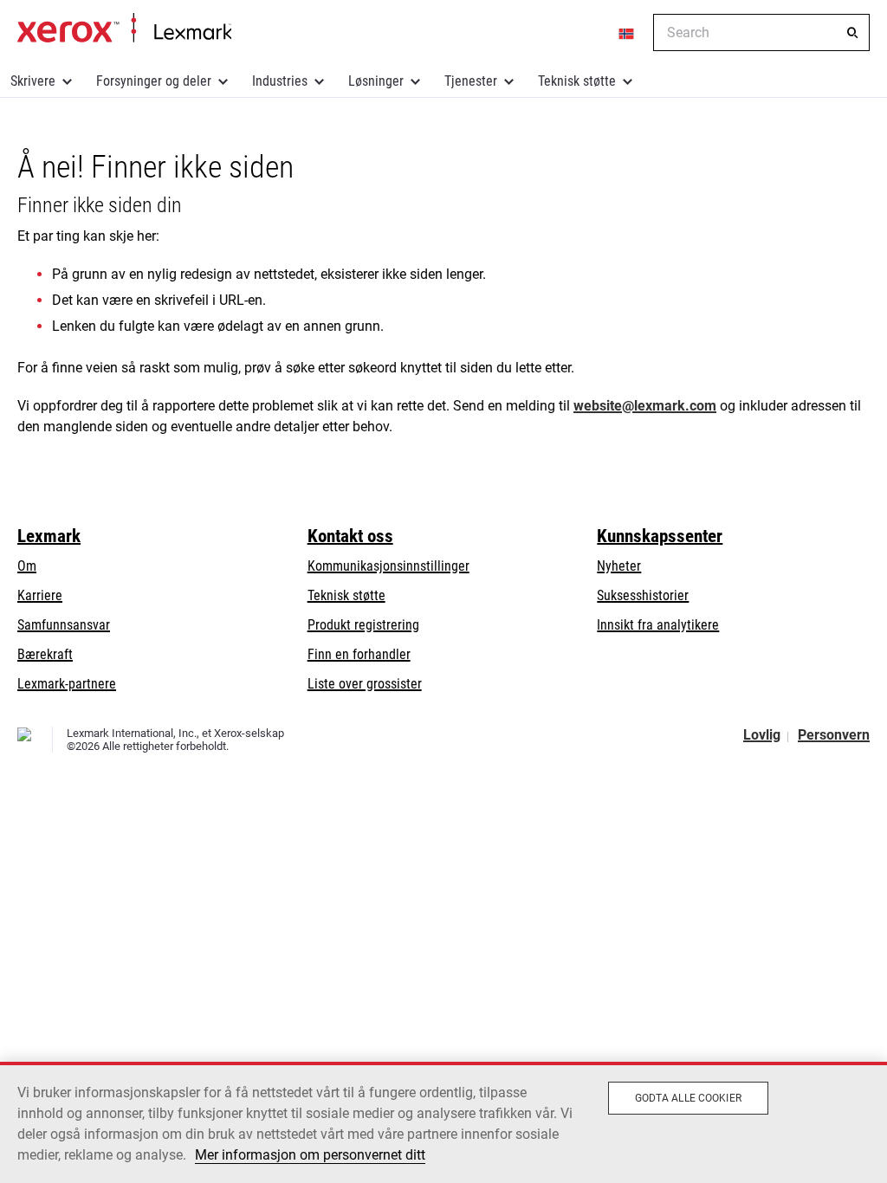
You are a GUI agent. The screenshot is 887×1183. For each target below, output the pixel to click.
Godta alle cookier (688, 1098)
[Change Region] (627, 33)
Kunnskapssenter (659, 536)
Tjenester (470, 81)
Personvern (834, 735)
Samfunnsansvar (63, 625)
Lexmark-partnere (66, 684)
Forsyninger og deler (153, 81)
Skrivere (32, 81)
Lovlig (761, 735)
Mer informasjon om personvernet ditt (310, 1155)
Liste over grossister (365, 684)
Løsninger (376, 81)
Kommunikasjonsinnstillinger (388, 566)
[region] (443, 1122)
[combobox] (761, 32)
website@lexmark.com (644, 406)
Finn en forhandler (359, 654)
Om (26, 566)
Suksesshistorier (643, 595)
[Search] (852, 33)
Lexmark (49, 536)
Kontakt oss (350, 536)
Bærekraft (45, 654)
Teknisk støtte (577, 81)
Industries (280, 81)
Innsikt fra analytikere (658, 625)
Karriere (39, 595)
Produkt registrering (363, 625)
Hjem (124, 28)
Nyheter (619, 566)
